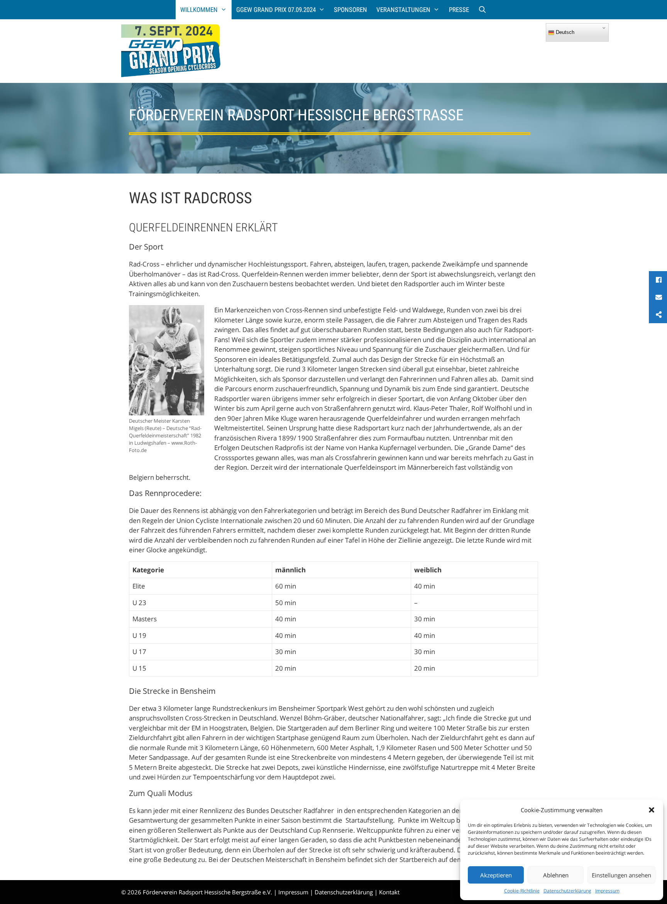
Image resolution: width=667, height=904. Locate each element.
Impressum (607, 890)
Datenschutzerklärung (567, 890)
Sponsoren (350, 9)
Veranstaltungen (403, 9)
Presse (459, 9)
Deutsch (564, 32)
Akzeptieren (496, 875)
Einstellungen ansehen (621, 875)
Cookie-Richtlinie (522, 890)
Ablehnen (556, 875)
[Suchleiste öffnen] (482, 9)
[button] (651, 810)
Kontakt (389, 892)
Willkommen (199, 9)
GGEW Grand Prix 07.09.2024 (276, 9)
